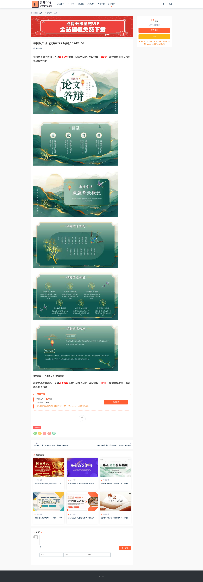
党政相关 (80, 4)
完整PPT (41, 4)
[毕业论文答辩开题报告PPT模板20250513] (82, 501)
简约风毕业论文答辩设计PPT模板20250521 (82, 484)
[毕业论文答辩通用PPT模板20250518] (48, 501)
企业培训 (70, 4)
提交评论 (125, 548)
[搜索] (164, 4)
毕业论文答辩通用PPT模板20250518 (49, 518)
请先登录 (116, 402)
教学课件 (91, 4)
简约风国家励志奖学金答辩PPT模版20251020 (49, 484)
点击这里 (63, 57)
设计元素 (101, 4)
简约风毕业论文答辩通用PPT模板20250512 (115, 518)
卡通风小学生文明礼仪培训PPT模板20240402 (51, 445)
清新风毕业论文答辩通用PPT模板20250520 (115, 484)
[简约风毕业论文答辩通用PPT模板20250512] (115, 501)
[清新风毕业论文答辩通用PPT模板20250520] (115, 467)
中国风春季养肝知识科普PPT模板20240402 (114, 445)
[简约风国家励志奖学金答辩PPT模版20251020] (48, 467)
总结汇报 (60, 4)
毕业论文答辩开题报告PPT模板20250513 (82, 518)
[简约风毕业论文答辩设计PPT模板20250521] (82, 467)
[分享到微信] (35, 433)
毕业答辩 (111, 4)
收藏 (154, 36)
